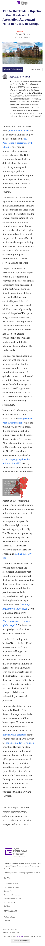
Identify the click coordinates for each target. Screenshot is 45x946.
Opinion (19, 31)
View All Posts (35, 69)
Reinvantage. (19, 863)
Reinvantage (19, 936)
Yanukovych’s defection (14, 734)
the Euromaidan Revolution (20, 742)
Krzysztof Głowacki (22, 37)
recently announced (19, 130)
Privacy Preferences (21, 941)
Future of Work (9, 902)
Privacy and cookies (9, 930)
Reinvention (8, 891)
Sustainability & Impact (12, 899)
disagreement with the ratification (17, 420)
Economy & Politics (11, 884)
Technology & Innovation (13, 887)
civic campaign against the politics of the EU (16, 461)
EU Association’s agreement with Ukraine (17, 142)
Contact (7, 921)
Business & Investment (12, 895)
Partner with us (9, 917)
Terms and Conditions (10, 932)
